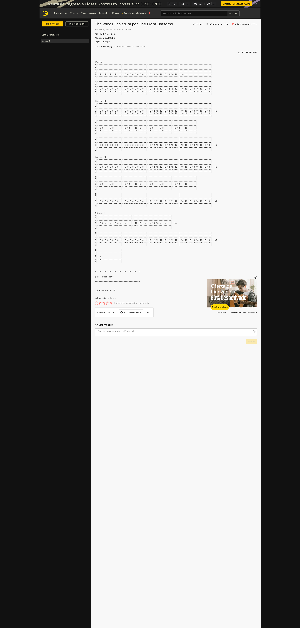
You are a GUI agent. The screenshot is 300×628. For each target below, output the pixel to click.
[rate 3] (104, 303)
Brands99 (105, 46)
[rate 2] (100, 303)
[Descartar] (256, 3)
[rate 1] (96, 303)
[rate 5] (111, 303)
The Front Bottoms (156, 23)
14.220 (115, 46)
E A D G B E (110, 37)
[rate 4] (107, 303)
